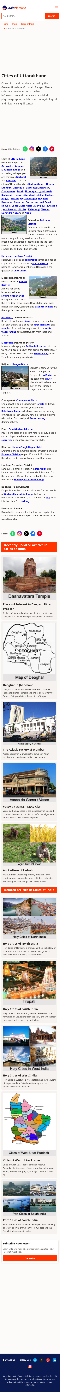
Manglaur (39, 205)
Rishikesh (6, 317)
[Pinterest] (48, 1360)
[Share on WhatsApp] (25, 148)
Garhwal (6, 166)
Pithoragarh (31, 191)
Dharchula (19, 187)
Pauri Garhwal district (21, 429)
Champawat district (27, 400)
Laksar (15, 205)
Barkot (49, 195)
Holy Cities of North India (20, 943)
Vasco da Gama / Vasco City (21, 806)
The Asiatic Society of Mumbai (24, 749)
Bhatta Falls (40, 353)
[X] (41, 1360)
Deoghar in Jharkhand (18, 685)
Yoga (27, 321)
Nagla (28, 212)
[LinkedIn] (54, 1360)
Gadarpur (19, 202)
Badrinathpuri (36, 184)
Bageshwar (32, 187)
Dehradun (40, 468)
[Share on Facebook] (45, 148)
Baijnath (44, 187)
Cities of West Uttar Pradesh (22, 1160)
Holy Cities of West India (20, 1075)
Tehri (18, 195)
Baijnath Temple (44, 306)
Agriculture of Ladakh (18, 870)
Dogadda (43, 198)
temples (5, 328)
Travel (14, 24)
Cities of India (27, 24)
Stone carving (37, 418)
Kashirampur (10, 209)
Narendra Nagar (10, 212)
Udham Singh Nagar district (28, 447)
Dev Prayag (17, 198)
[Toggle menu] (56, 6)
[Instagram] (30, 1366)
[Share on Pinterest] (51, 148)
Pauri (20, 191)
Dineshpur (31, 198)
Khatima (52, 205)
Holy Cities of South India (20, 1009)
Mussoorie (7, 342)
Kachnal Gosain (43, 202)
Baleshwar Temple (11, 411)
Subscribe (30, 1258)
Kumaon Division (11, 454)
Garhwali (21, 177)
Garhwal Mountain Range (18, 494)
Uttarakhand (17, 159)
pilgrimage (31, 259)
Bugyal (5, 198)
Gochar (29, 202)
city (48, 497)
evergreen (7, 440)
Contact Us (9, 1359)
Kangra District (20, 364)
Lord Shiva (46, 375)
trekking (24, 501)
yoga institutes (42, 324)
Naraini (45, 209)
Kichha (22, 209)
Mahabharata (40, 263)
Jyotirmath (46, 191)
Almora (50, 184)
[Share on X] (38, 148)
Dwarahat (7, 202)
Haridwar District (22, 256)
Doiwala (6, 205)
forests (40, 403)
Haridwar (6, 256)
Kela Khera (26, 205)
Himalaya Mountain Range (29, 479)
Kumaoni (11, 180)
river (48, 378)
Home (5, 24)
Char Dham (20, 270)
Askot (40, 195)
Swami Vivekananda (12, 295)
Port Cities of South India (20, 1220)
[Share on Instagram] (31, 148)
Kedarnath (7, 195)
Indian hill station (36, 346)
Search (51, 15)
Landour (6, 187)
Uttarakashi (29, 195)
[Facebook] (35, 1360)
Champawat (8, 191)
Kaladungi (34, 209)
